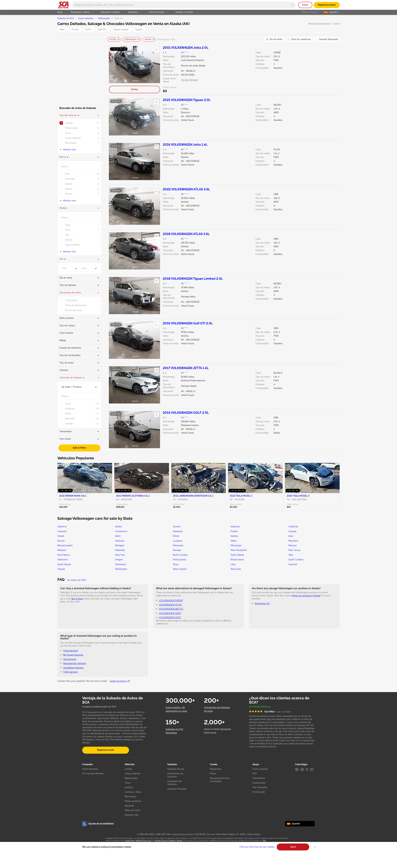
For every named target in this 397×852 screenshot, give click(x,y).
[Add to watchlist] (156, 49)
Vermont (292, 564)
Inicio (59, 12)
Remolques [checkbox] (70, 143)
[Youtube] (312, 769)
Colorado (62, 531)
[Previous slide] (109, 39)
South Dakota (64, 564)
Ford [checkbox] (67, 174)
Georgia (292, 531)
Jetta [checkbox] (67, 225)
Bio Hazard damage (73, 655)
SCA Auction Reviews (93, 773)
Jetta (62, 29)
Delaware (178, 531)
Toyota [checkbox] (68, 184)
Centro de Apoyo (118, 681)
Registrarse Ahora (327, 5)
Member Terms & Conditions (165, 840)
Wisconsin (236, 569)
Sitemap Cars (131, 815)
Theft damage (70, 672)
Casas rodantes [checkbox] (73, 138)
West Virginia (179, 569)
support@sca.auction (183, 834)
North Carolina (180, 555)
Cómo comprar (260, 769)
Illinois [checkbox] (68, 413)
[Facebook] (302, 769)
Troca (127, 783)
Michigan (119, 545)
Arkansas (235, 526)
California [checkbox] (70, 408)
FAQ (254, 773)
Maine (234, 541)
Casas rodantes (133, 773)
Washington (121, 569)
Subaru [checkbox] (68, 189)
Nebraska (120, 550)
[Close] (315, 847)
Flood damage (70, 650)
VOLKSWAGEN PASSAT (171, 600)
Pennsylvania (179, 559)
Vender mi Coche (184, 12)
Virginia (61, 569)
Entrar (305, 5)
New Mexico (63, 555)
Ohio (290, 555)
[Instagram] (297, 769)
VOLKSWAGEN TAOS (170, 613)
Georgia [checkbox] (69, 423)
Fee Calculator (259, 787)
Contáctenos (258, 783)
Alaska (148, 39)
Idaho (118, 536)
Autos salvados (86, 18)
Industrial (129, 806)
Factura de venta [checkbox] (73, 310)
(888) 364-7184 (163, 834)
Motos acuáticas (133, 801)
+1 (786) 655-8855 (145, 834)
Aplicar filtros (79, 447)
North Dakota (237, 555)
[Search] (292, 5)
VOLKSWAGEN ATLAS (170, 604)
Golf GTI (103, 29)
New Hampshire (239, 550)
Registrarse (215, 769)
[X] (307, 769)
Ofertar (134, 89)
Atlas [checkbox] (67, 230)
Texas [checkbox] (68, 403)
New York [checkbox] (70, 418)
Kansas (61, 541)
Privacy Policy (130, 840)
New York (120, 555)
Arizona (176, 526)
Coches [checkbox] (69, 123)
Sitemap (179, 840)
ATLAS (75, 29)
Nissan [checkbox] (68, 194)
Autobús (129, 787)
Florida (234, 531)
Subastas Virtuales (110, 12)
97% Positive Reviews (260, 706)
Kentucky (120, 541)
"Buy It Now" (77, 598)
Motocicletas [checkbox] (71, 128)
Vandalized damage (73, 667)
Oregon (119, 559)
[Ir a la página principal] (63, 5)
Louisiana (177, 541)
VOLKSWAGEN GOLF (170, 617)
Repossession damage (74, 663)
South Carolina (295, 559)
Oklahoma (62, 559)
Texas (176, 564)
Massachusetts (65, 545)
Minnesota (178, 545)
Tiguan (139, 29)
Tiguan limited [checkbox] (72, 245)
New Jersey (294, 550)
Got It (293, 847)
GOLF (89, 29)
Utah (233, 564)
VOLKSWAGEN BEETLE (171, 609)
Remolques (130, 796)
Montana (61, 550)
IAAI (264, 840)
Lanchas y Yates (133, 792)
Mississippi (236, 545)
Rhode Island (237, 559)
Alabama (62, 526)
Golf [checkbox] (67, 235)
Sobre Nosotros (90, 769)
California (293, 526)
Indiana (234, 536)
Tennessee (120, 564)
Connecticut (121, 531)
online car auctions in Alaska (306, 595)
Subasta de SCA (65, 18)
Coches (112, 39)
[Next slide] (257, 39)
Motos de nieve (132, 810)
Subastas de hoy (175, 769)
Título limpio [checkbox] (71, 300)
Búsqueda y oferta (80, 12)
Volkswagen (104, 18)
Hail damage (69, 659)
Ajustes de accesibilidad (101, 823)
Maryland (293, 541)
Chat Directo (258, 778)
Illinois (176, 536)
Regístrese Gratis (105, 750)
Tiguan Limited (121, 29)
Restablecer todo (166, 39)
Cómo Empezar (156, 12)
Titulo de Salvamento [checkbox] (76, 305)
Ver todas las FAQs (76, 580)
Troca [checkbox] (68, 133)
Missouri (292, 545)
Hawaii (60, 536)
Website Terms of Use (143, 840)
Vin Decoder (258, 792)
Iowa (290, 536)
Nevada (177, 550)
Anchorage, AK (262, 603)
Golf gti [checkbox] (68, 240)
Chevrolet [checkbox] (70, 179)
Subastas (133, 12)
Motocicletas (131, 778)
